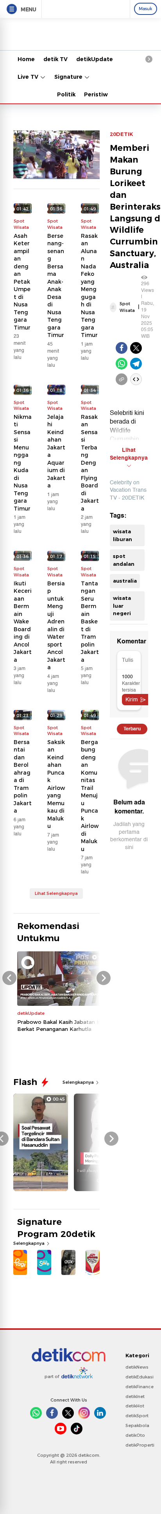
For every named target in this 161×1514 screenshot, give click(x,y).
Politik (66, 94)
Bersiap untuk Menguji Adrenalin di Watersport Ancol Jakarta (56, 625)
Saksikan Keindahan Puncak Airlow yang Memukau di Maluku (56, 784)
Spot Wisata (127, 307)
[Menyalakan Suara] (20, 137)
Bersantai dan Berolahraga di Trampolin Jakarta (23, 776)
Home (26, 59)
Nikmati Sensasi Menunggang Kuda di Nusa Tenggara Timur (23, 463)
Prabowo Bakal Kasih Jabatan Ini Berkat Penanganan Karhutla (59, 1025)
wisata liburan (122, 535)
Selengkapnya (79, 1082)
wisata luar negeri (122, 605)
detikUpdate (94, 59)
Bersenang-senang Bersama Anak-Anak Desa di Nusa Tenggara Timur (55, 286)
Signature (69, 77)
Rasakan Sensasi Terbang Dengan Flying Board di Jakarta (90, 463)
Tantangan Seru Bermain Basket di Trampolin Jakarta (90, 621)
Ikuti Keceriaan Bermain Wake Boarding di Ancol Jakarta (23, 621)
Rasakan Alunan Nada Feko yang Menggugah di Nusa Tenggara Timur (89, 286)
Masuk (145, 8)
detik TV (55, 59)
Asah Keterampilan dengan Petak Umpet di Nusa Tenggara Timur (22, 282)
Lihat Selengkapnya (56, 893)
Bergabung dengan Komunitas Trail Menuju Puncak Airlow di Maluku (89, 795)
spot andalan (123, 560)
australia (125, 581)
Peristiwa (97, 94)
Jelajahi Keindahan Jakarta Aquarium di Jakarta (56, 451)
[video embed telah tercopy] (136, 379)
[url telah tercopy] (121, 379)
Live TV (29, 77)
